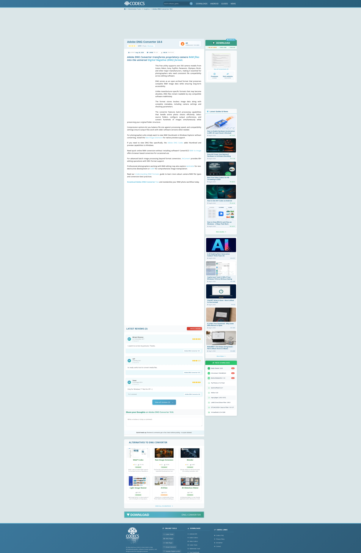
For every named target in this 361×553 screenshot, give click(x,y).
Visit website (228, 76)
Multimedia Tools (195, 549)
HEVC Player (169, 538)
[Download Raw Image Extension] (164, 453)
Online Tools (171, 528)
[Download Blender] (190, 453)
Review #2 (136, 362)
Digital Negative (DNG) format (165, 60)
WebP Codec (138, 460)
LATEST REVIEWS (135, 328)
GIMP (152, 169)
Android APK (193, 534)
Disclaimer (219, 543)
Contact (218, 546)
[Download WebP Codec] (138, 453)
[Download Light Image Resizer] (138, 481)
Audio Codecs (194, 538)
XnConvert (186, 158)
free (143, 182)
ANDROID (214, 3)
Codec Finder (170, 534)
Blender (190, 460)
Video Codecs (194, 541)
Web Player (169, 543)
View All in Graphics (163, 506)
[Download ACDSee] (164, 481)
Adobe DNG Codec (175, 143)
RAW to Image (195, 150)
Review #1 (136, 341)
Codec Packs (193, 545)
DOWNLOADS (201, 3)
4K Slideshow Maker (190, 488)
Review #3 (136, 384)
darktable (190, 166)
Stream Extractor (171, 547)
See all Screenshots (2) (221, 69)
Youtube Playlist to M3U (173, 551)
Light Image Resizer (138, 488)
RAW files (194, 57)
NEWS (233, 3)
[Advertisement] (180, 24)
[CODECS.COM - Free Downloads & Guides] (132, 536)
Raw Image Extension (154, 137)
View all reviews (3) (162, 402)
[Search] (191, 3)
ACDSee (164, 488)
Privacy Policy (220, 539)
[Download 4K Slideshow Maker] (190, 481)
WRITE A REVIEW (195, 329)
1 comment (133, 394)
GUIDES (224, 3)
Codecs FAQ (220, 535)
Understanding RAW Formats (147, 174)
